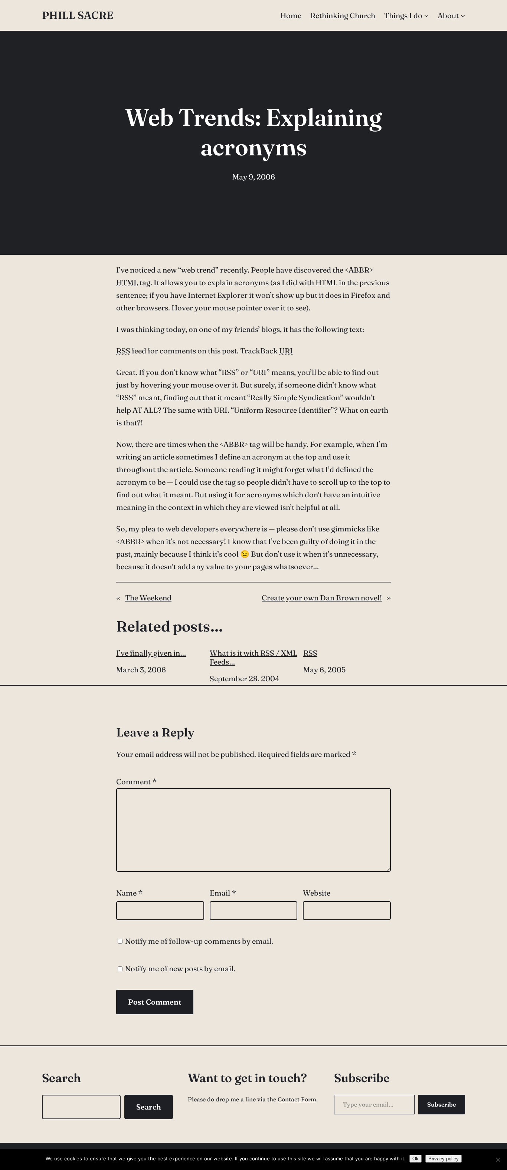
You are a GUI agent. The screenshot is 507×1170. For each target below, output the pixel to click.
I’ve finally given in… (151, 653)
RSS (310, 653)
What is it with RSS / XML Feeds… (253, 657)
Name (129, 892)
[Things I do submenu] (426, 15)
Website (316, 892)
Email (223, 892)
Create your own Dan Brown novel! (322, 597)
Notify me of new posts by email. (180, 968)
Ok (415, 1158)
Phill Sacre (77, 15)
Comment (136, 781)
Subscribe (441, 1104)
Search (148, 1106)
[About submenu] (463, 15)
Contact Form (297, 1099)
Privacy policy (443, 1158)
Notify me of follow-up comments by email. (199, 941)
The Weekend (148, 597)
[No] (497, 1159)
